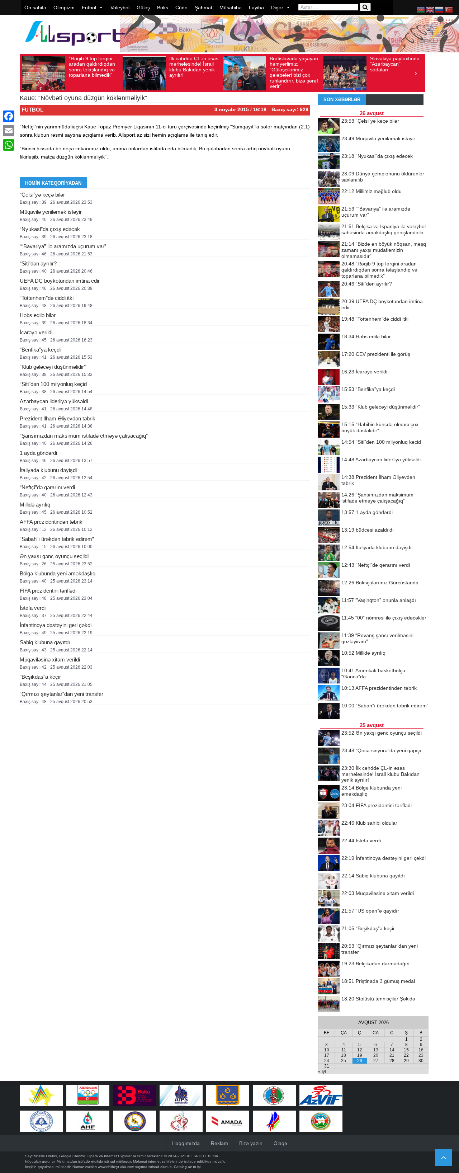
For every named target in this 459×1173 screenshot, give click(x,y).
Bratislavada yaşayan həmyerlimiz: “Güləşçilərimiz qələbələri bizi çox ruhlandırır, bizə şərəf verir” (294, 72)
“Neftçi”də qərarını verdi (47, 487)
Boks (162, 7)
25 (343, 1060)
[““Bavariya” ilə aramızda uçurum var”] (329, 214)
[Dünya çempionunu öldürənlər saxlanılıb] (329, 179)
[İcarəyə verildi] (329, 377)
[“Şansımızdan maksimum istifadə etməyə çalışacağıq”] (329, 500)
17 (326, 1055)
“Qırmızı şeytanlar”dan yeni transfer (61, 694)
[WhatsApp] (8, 145)
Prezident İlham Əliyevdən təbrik (57, 418)
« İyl (322, 1071)
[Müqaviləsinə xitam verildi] (329, 899)
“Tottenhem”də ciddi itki (47, 298)
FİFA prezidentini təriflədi (48, 591)
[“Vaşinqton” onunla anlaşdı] (329, 605)
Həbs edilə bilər (38, 315)
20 (375, 1055)
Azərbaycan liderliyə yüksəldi (54, 401)
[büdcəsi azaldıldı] (329, 535)
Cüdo (181, 7)
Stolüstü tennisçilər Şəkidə (378, 999)
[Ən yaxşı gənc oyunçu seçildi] (329, 738)
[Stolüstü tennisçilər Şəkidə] (329, 1004)
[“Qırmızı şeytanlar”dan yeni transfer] (329, 951)
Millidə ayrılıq (35, 504)
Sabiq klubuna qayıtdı (45, 642)
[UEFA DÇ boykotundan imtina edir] (329, 307)
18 (343, 1055)
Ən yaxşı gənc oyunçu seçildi (54, 556)
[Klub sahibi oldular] (329, 828)
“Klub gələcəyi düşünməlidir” (53, 367)
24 (326, 1060)
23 (420, 1055)
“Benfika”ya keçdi (40, 350)
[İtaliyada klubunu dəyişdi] (329, 553)
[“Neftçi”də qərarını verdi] (329, 570)
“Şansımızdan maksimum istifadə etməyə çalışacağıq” (84, 436)
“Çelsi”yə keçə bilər (42, 195)
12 (359, 1049)
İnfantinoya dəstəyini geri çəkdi (55, 625)
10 (326, 1049)
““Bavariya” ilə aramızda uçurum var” (63, 246)
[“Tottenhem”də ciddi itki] (329, 324)
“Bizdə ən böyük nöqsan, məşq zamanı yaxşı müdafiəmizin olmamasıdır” (383, 250)
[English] (430, 9)
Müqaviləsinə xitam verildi (50, 659)
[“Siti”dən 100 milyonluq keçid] (329, 447)
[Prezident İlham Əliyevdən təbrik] (329, 482)
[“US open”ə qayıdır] (329, 916)
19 (359, 1055)
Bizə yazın (250, 1143)
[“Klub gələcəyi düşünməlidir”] (329, 412)
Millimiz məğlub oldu (371, 191)
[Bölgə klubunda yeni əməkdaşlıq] (329, 793)
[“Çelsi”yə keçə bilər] (329, 126)
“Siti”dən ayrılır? (38, 263)
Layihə (256, 7)
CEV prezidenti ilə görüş (375, 354)
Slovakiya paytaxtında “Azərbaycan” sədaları (395, 64)
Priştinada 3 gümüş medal (378, 981)
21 (391, 1055)
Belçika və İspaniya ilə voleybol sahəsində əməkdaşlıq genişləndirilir (383, 229)
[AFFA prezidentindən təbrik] (329, 693)
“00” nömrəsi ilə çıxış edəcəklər (383, 618)
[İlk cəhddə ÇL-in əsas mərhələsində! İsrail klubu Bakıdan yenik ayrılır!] (329, 773)
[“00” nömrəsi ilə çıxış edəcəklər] (329, 623)
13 (375, 1049)
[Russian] (439, 9)
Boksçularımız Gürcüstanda (379, 582)
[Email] (8, 130)
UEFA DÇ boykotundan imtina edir (60, 281)
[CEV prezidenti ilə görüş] (329, 359)
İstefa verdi (33, 608)
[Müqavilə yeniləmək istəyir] (329, 144)
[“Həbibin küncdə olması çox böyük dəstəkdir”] (329, 430)
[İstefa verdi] (329, 846)
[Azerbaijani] (421, 9)
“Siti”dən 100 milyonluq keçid (53, 384)
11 (343, 1049)
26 (359, 1060)
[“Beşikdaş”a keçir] (329, 934)
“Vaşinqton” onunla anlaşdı (378, 600)
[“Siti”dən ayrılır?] (329, 289)
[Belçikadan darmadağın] (329, 969)
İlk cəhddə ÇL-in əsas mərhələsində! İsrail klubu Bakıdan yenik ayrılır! (193, 67)
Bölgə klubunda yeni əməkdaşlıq (57, 573)
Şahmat (203, 7)
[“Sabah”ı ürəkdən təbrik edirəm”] (329, 711)
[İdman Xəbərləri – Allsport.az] (75, 49)
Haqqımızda (186, 1143)
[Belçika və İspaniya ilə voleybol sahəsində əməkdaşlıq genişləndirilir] (329, 232)
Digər (277, 7)
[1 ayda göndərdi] (329, 518)
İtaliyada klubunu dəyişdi (48, 470)
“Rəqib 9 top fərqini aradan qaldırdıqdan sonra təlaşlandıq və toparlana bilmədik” (92, 67)
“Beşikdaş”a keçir (40, 677)
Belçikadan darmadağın (375, 963)
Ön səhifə (35, 7)
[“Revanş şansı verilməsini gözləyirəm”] (329, 641)
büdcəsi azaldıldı (367, 530)
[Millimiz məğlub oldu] (329, 197)
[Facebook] (8, 116)
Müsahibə (230, 7)
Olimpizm (64, 7)
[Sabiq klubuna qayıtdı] (329, 881)
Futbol (89, 7)
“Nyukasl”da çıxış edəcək (50, 229)
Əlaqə (280, 1143)
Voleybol (119, 7)
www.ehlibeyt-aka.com (116, 1167)
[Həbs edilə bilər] (329, 342)
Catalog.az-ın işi (187, 1167)
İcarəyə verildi (36, 332)
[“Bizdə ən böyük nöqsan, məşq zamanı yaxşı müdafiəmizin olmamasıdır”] (329, 249)
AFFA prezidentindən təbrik (51, 522)
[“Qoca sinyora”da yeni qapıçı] (329, 756)
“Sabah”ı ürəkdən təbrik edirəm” (57, 539)
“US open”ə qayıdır (370, 911)
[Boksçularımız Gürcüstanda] (329, 588)
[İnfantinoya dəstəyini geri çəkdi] (329, 863)
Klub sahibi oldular (369, 823)
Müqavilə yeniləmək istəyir (51, 212)
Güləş (143, 7)
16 (420, 1049)
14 (391, 1049)
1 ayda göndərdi (38, 453)
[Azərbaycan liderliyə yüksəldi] (329, 465)
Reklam (219, 1143)
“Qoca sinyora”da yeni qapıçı (381, 750)
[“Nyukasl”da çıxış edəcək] (329, 161)
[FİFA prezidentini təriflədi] (329, 811)
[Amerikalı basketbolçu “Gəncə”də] (329, 676)
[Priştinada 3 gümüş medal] (329, 986)
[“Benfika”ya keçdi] (329, 395)
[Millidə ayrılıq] (329, 658)
